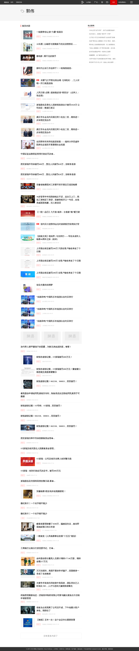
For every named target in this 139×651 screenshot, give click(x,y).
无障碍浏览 (19, 2)
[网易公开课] (89, 2)
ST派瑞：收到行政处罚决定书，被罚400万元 (41, 471)
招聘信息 (68, 649)
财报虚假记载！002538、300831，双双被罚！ (56, 381)
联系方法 (62, 649)
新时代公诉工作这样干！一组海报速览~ (54, 68)
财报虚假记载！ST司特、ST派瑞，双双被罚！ (41, 406)
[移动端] (82, 2)
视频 (38, 87)
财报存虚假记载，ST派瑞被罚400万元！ (54, 357)
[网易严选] (96, 2)
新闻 (23, 518)
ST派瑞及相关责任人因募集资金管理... (38, 448)
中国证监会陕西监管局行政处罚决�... (38, 154)
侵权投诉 (110, 649)
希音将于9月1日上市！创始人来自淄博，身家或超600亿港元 (103, 62)
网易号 (38, 36)
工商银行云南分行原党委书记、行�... (38, 548)
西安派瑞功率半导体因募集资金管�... (38, 438)
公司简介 (56, 649)
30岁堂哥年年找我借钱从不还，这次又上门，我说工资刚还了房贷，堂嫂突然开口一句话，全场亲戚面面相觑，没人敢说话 (57, 200)
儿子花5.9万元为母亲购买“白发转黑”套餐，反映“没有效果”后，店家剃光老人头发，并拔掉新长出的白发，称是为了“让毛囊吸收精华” (103, 37)
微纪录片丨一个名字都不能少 (34, 503)
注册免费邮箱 (122, 2)
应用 (12, 2)
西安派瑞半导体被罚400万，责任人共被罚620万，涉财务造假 (48, 164)
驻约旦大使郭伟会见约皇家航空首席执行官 (60, 224)
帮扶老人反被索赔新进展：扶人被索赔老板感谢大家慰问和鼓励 (103, 44)
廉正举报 (104, 649)
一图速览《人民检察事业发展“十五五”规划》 (56, 536)
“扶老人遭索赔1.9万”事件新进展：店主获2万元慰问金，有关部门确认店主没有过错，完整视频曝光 (103, 48)
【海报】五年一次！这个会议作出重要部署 (55, 620)
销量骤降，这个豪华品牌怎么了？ (100, 55)
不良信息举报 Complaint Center (92, 649)
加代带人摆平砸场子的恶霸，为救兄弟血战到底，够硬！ (46, 347)
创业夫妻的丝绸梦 (44, 285)
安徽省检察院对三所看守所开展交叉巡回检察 (56, 184)
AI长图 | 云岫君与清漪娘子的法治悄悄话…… (56, 44)
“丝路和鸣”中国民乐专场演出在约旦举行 (54, 297)
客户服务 (74, 649)
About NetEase (48, 649)
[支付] (102, 2)
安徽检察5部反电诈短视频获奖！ (51, 491)
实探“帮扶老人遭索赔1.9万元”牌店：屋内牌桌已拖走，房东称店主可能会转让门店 (103, 41)
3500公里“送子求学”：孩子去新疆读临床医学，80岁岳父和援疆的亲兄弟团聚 (103, 30)
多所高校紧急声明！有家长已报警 (100, 51)
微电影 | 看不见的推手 (46, 56)
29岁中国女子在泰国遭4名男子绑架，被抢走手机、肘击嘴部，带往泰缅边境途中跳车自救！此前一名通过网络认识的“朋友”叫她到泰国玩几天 (103, 59)
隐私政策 (80, 649)
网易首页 (6, 2)
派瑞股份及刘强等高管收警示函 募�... (38, 481)
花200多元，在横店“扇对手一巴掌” (100, 34)
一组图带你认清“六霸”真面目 (49, 32)
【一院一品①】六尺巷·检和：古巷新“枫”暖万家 (58, 212)
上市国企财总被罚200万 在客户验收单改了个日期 (58, 261)
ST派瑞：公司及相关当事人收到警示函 (53, 459)
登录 (113, 2)
